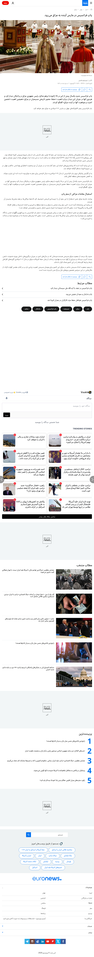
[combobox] (47, 834)
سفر (91, 908)
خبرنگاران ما (88, 918)
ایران (39, 855)
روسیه (57, 861)
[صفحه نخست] (91, 10)
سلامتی (43, 903)
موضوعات (88, 887)
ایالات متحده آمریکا (29, 861)
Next (90, 903)
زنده (5, 3)
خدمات (89, 926)
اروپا (90, 893)
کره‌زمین (43, 898)
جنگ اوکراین (68, 855)
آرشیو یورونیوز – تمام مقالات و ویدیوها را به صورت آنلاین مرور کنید (24, 918)
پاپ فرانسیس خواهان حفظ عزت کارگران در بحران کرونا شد (69, 300)
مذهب (26, 309)
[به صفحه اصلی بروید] (85, 3)
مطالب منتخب (84, 565)
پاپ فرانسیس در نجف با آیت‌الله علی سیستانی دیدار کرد (71, 288)
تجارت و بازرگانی (86, 898)
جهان (81, 10)
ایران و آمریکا (26, 855)
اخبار (86, 10)
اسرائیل (34, 867)
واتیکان (37, 309)
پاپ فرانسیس (51, 309)
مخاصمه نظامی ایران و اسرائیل (62, 849)
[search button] (28, 834)
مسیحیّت (66, 309)
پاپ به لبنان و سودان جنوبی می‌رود (79, 294)
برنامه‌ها (43, 913)
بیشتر (90, 932)
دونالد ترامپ (53, 855)
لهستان (68, 861)
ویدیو (90, 913)
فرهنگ (43, 908)
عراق (75, 10)
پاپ (88, 309)
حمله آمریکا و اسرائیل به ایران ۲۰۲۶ (33, 849)
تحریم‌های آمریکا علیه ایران (53, 867)
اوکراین (45, 861)
